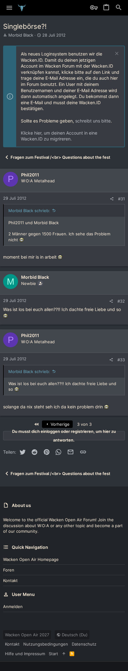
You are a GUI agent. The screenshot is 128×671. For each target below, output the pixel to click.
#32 (121, 301)
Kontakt (10, 580)
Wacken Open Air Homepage (31, 559)
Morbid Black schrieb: (29, 210)
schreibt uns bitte (93, 120)
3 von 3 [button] (84, 424)
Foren (8, 569)
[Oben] (64, 653)
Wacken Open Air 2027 (27, 634)
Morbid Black (20, 35)
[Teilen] (111, 199)
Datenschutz (84, 644)
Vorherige (59, 424)
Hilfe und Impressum (25, 653)
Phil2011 (30, 174)
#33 (121, 359)
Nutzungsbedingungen (45, 644)
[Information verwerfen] (116, 54)
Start (53, 653)
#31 (121, 198)
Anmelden (13, 606)
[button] (9, 7)
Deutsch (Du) (74, 634)
